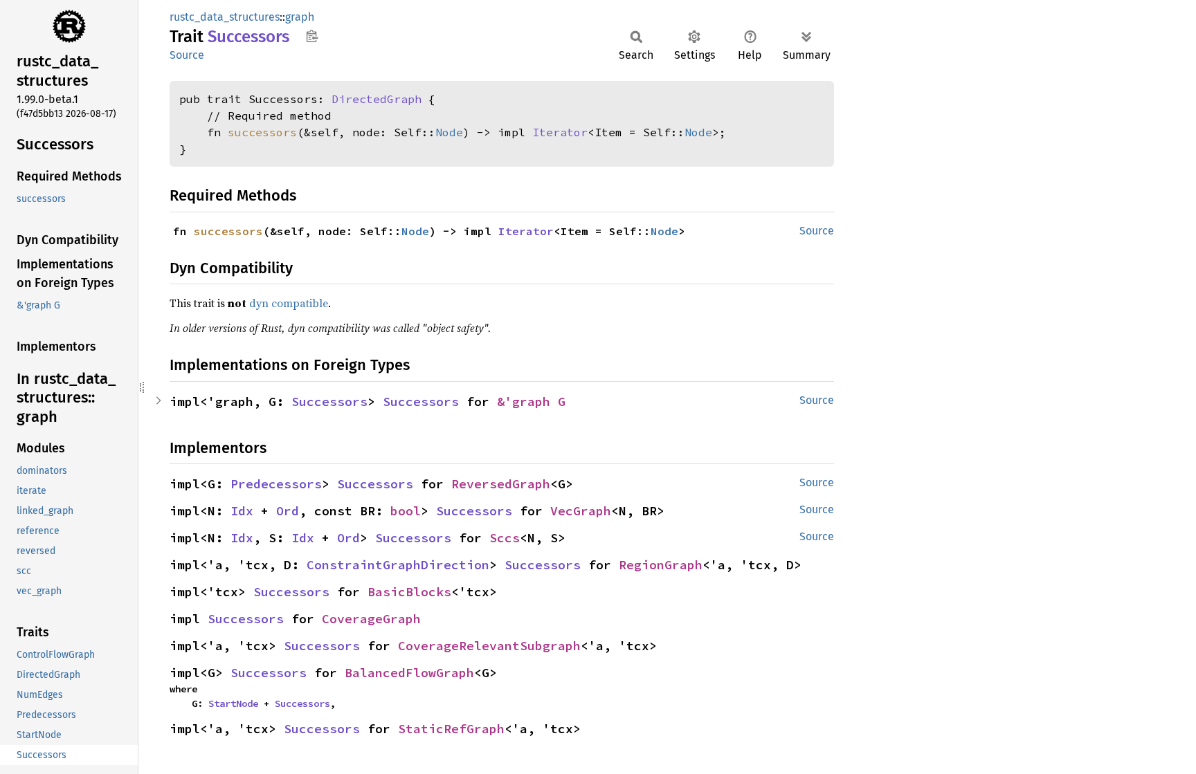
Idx (241, 511)
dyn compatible (288, 303)
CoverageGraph (371, 619)
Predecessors (276, 484)
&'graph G (531, 401)
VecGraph (580, 511)
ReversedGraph (500, 484)
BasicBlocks (409, 592)
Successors (329, 401)
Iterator (560, 132)
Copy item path (311, 36)
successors (262, 132)
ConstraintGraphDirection (398, 565)
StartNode (233, 703)
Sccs (504, 538)
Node (449, 132)
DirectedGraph (377, 99)
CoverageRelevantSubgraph (489, 646)
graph (299, 17)
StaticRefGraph (451, 729)
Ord (287, 511)
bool (405, 511)
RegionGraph (661, 565)
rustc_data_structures (225, 17)
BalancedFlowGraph (409, 673)
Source (187, 55)
